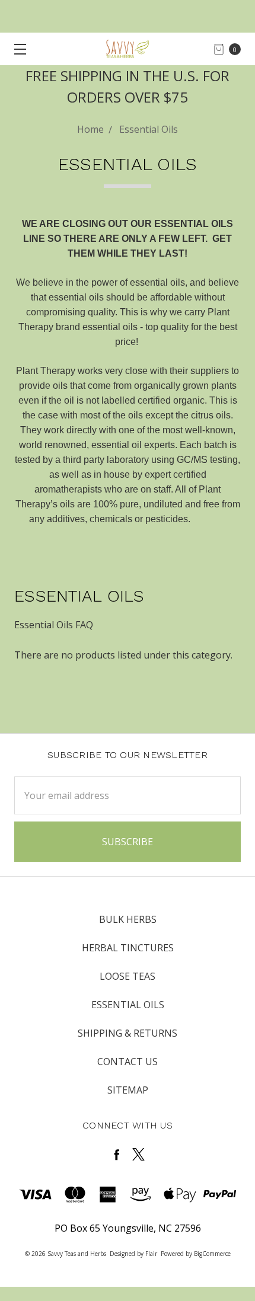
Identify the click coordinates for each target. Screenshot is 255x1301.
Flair (151, 1253)
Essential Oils (127, 1004)
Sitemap (127, 1090)
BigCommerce (212, 1253)
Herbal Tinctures (128, 947)
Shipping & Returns (127, 1033)
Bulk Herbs (128, 919)
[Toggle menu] (16, 49)
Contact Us (127, 1061)
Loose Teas (127, 976)
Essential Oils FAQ (53, 624)
